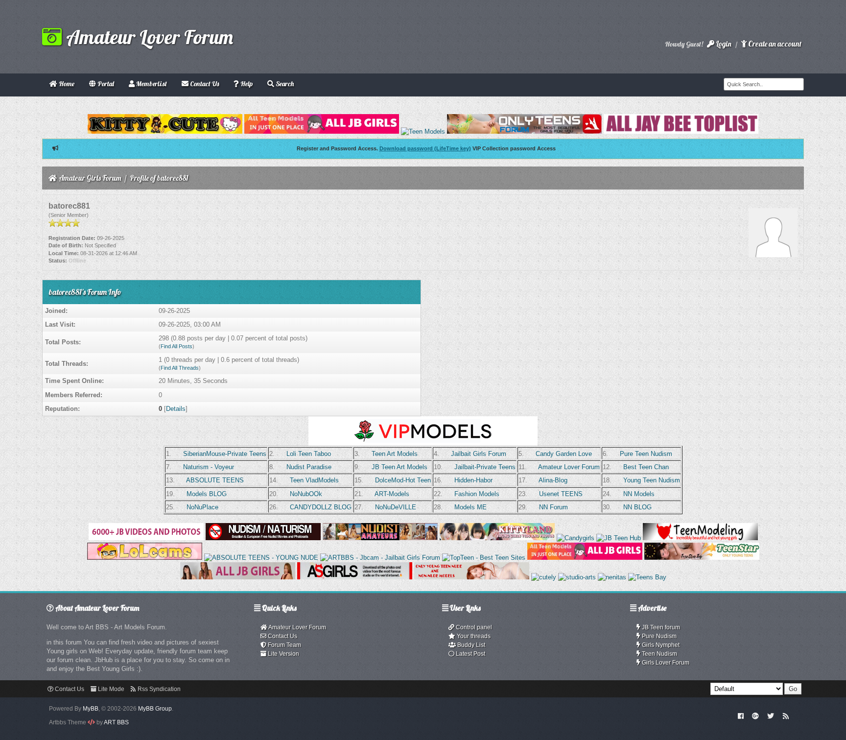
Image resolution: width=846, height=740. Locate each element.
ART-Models (392, 494)
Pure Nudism (658, 636)
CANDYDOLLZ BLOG (321, 507)
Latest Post (469, 653)
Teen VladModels (314, 480)
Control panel (473, 627)
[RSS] (785, 715)
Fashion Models (476, 494)
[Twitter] (770, 715)
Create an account (774, 43)
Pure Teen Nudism (646, 453)
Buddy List (470, 645)
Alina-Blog (553, 480)
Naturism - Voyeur (208, 467)
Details (176, 408)
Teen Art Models (395, 453)
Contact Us (281, 636)
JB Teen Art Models (399, 467)
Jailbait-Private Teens (485, 467)
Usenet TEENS (561, 494)
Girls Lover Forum (664, 662)
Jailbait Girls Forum (478, 453)
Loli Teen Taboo (308, 453)
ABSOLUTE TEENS (215, 480)
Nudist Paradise (308, 467)
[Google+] (755, 715)
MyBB (90, 708)
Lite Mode (110, 689)
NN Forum (553, 507)
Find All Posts (176, 346)
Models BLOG (207, 494)
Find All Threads (180, 368)
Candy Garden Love (564, 453)
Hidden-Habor (473, 480)
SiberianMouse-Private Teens (224, 453)
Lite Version (282, 653)
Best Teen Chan (646, 467)
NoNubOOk (306, 494)
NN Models (639, 494)
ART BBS (116, 722)
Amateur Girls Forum (90, 178)
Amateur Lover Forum (147, 36)
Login (722, 43)
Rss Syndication (158, 689)
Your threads (473, 636)
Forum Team (283, 645)
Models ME (470, 507)
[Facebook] (740, 715)
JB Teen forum (660, 627)
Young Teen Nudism (651, 480)
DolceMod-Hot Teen (403, 480)
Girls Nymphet (660, 645)
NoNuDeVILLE (395, 507)
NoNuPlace (202, 507)
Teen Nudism (658, 653)
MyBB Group (155, 708)
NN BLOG (637, 507)
